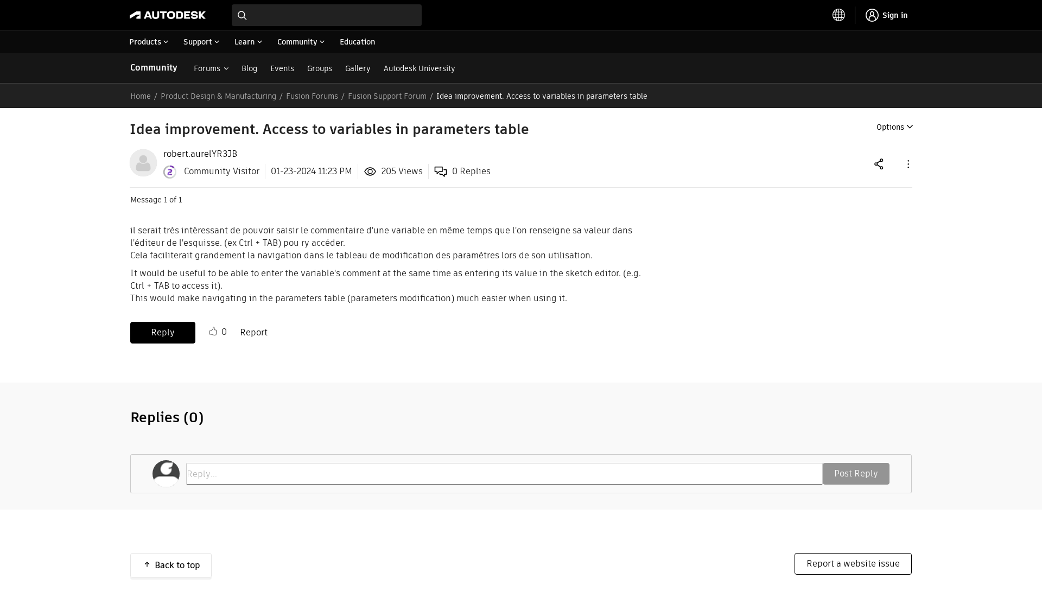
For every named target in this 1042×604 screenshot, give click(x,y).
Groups (319, 68)
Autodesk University (419, 68)
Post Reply (856, 473)
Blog (249, 68)
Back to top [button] (177, 565)
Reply (163, 332)
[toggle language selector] (839, 15)
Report (254, 332)
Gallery (358, 68)
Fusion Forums (312, 96)
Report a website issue (853, 563)
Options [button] (890, 127)
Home (140, 96)
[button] (907, 163)
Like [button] (213, 331)
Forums (207, 68)
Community (153, 67)
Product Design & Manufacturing (218, 96)
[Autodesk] (168, 15)
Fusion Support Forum (387, 96)
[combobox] (327, 15)
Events (282, 68)
